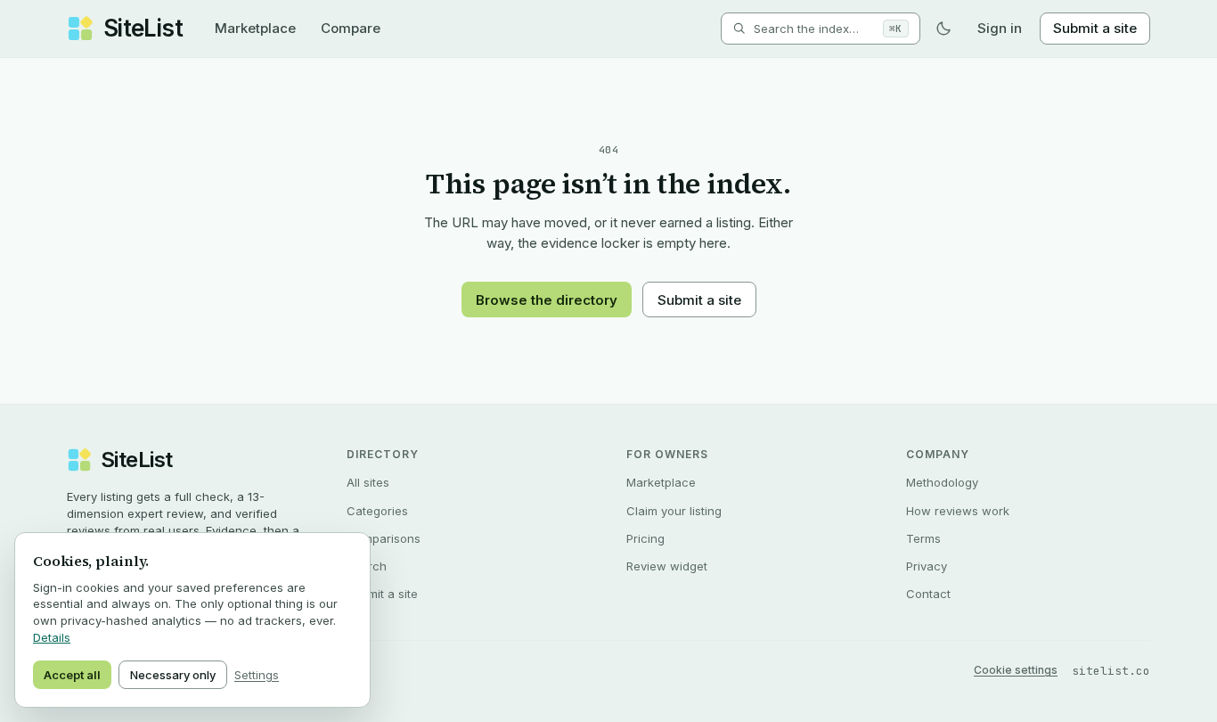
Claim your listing (674, 511)
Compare (350, 28)
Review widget (666, 566)
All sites (368, 482)
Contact (928, 594)
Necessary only (173, 675)
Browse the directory (546, 299)
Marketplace (255, 28)
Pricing (645, 538)
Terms (923, 538)
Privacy (926, 566)
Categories (377, 511)
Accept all (72, 675)
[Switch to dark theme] (943, 28)
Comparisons (384, 538)
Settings (256, 675)
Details (51, 637)
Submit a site (1095, 28)
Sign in (999, 28)
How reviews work (957, 511)
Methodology (942, 482)
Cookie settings (1016, 670)
